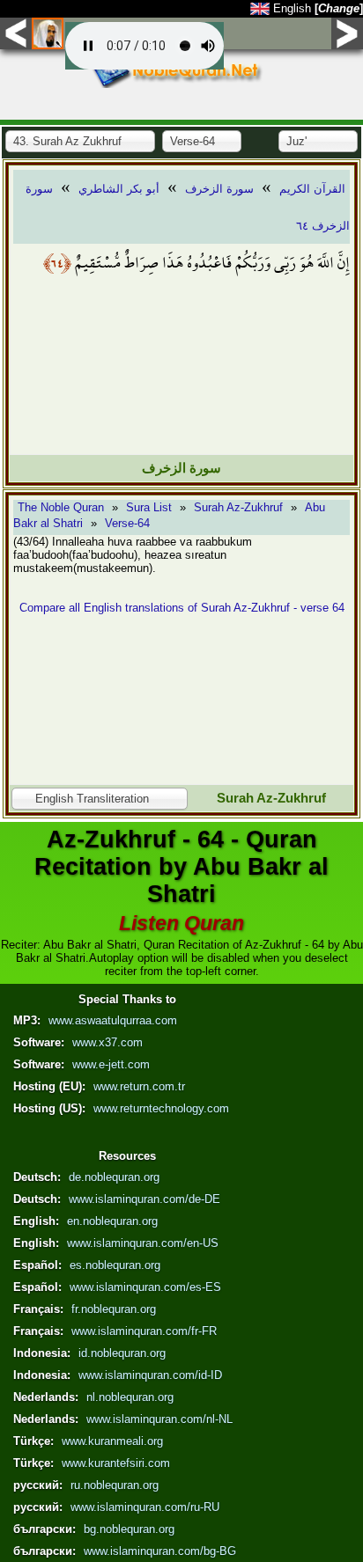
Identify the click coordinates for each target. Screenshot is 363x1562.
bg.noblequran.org (129, 1529)
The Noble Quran (61, 507)
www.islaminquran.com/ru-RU (144, 1507)
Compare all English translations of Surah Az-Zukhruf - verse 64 (181, 607)
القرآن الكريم (312, 188)
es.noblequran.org (115, 1265)
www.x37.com (107, 1042)
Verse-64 (127, 523)
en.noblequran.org (112, 1221)
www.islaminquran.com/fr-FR (144, 1331)
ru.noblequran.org (114, 1485)
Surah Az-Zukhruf (238, 507)
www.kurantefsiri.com (116, 1463)
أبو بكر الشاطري (118, 188)
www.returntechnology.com (161, 1108)
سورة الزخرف (219, 188)
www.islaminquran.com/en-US (143, 1243)
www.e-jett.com (111, 1064)
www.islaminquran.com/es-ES (145, 1287)
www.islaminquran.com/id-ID (150, 1375)
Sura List (149, 507)
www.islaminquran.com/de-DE (144, 1199)
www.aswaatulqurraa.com (112, 1020)
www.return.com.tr (139, 1086)
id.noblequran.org (122, 1353)
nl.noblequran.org (130, 1397)
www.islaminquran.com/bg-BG (160, 1551)
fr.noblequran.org (113, 1309)
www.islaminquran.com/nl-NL (159, 1419)
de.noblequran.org (114, 1177)
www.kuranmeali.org (112, 1441)
